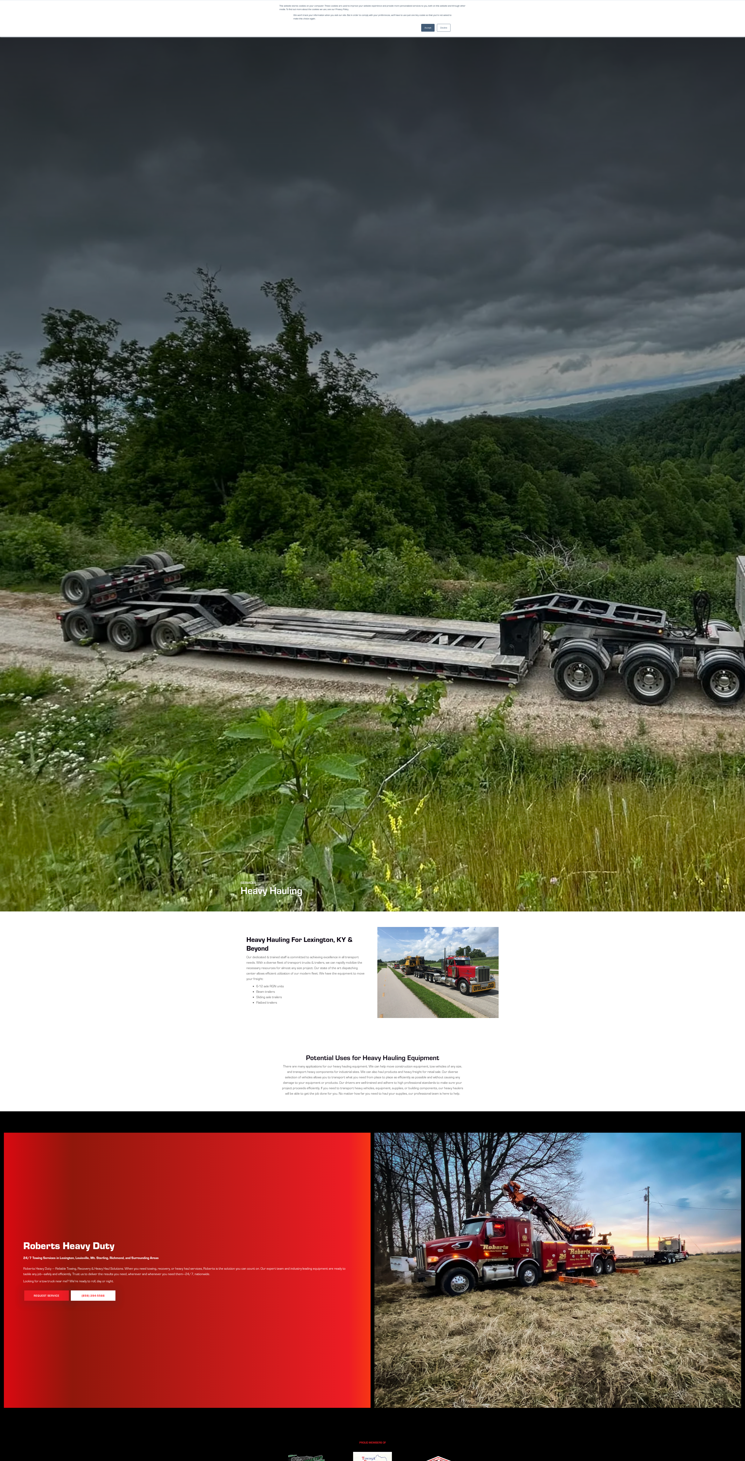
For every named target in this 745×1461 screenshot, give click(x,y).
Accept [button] (427, 27)
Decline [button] (443, 27)
